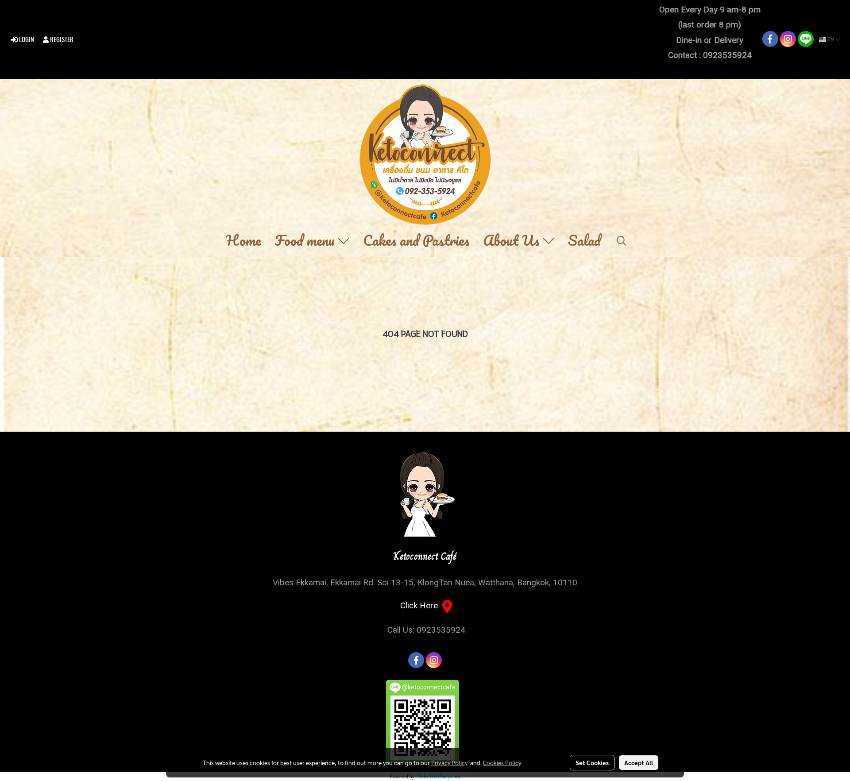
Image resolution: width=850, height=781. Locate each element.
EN (830, 39)
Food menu (306, 241)
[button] (621, 240)
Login (26, 39)
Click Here (421, 605)
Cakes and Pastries (416, 241)
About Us (513, 241)
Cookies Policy (502, 762)
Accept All (638, 762)
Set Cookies (592, 762)
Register (61, 39)
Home (243, 241)
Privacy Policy (449, 762)
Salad (584, 241)
